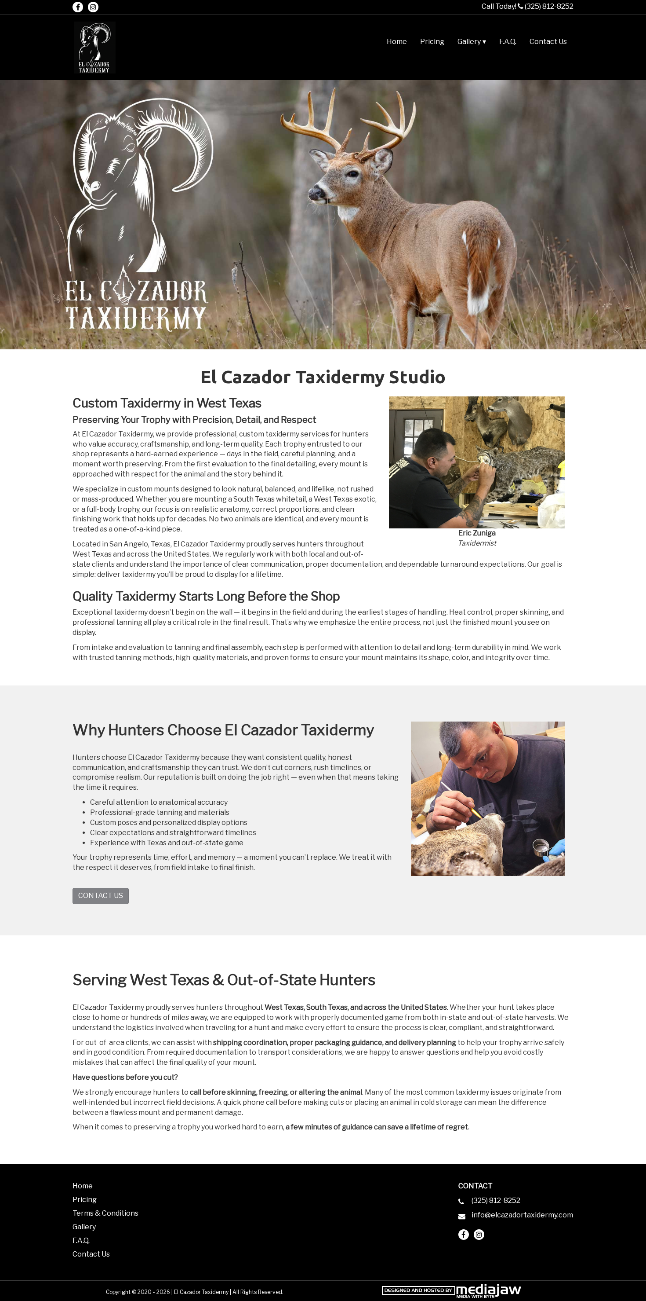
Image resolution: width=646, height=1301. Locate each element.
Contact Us (548, 41)
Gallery (84, 1227)
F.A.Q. (507, 41)
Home (397, 41)
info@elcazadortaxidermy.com (522, 1215)
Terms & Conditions (105, 1213)
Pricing (432, 41)
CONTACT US (100, 895)
